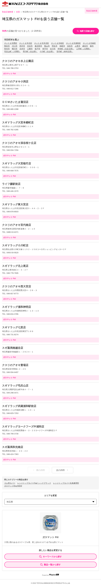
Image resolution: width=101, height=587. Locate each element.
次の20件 (60, 470)
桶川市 (14, 49)
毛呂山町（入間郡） (12, 51)
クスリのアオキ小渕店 (15, 81)
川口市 (14, 46)
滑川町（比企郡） (30, 51)
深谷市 (70, 46)
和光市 (7, 49)
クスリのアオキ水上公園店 (18, 61)
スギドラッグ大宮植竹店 (16, 163)
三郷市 (30, 49)
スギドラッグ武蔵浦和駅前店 (19, 406)
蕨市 (92, 46)
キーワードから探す (52, 556)
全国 (18, 12)
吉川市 (52, 49)
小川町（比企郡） (47, 51)
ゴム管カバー (9, 483)
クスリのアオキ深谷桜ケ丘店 (19, 142)
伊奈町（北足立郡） (66, 49)
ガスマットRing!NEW (13, 486)
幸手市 (45, 49)
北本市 (22, 49)
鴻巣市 (62, 46)
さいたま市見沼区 (41, 43)
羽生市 (54, 46)
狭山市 (47, 46)
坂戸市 (37, 49)
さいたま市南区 (89, 43)
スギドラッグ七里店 (14, 327)
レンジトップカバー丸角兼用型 (66, 483)
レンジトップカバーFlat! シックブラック (34, 483)
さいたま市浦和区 (73, 43)
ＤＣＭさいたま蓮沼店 (15, 101)
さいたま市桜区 (57, 43)
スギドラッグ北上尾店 (15, 265)
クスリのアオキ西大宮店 (16, 286)
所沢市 (22, 46)
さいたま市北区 (25, 43)
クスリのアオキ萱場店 (15, 365)
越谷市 (85, 46)
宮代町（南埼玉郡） (65, 51)
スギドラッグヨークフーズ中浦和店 (23, 426)
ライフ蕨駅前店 (11, 183)
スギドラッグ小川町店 (15, 245)
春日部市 (38, 46)
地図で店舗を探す (87, 31)
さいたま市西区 (10, 43)
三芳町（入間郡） (83, 49)
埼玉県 (10, 502)
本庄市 (30, 46)
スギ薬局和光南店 (12, 447)
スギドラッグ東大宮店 (15, 204)
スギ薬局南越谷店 (12, 347)
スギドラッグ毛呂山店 (15, 385)
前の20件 (40, 470)
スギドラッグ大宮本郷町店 (18, 122)
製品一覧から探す (52, 564)
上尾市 (77, 46)
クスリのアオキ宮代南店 (16, 224)
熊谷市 (7, 46)
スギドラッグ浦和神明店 (16, 306)
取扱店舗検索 (7, 12)
